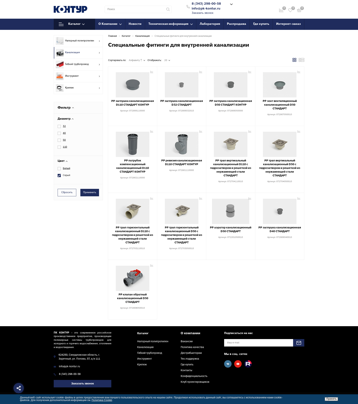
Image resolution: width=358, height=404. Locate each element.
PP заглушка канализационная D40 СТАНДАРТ (279, 230)
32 (64, 126)
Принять (331, 399)
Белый (66, 168)
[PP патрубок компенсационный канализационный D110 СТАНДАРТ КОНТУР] (132, 143)
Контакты (186, 370)
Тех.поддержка (190, 359)
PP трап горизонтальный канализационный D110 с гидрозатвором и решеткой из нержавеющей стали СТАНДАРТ (132, 235)
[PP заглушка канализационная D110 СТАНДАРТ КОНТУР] (132, 83)
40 (64, 133)
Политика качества (192, 347)
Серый (66, 175)
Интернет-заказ (288, 24)
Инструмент (72, 76)
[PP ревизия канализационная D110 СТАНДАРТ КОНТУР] (181, 143)
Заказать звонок (202, 13)
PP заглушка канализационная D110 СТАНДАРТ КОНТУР (132, 103)
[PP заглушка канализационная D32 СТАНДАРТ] (181, 83)
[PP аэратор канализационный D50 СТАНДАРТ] (230, 210)
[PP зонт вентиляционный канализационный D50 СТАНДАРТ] (279, 83)
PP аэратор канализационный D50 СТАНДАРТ (230, 230)
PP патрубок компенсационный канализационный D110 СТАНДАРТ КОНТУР (132, 166)
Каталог (74, 24)
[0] (299, 10)
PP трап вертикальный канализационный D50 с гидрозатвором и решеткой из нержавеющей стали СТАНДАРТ (279, 168)
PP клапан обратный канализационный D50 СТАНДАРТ (132, 298)
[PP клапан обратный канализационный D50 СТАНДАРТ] (132, 277)
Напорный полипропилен (79, 41)
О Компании (107, 24)
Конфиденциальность (194, 376)
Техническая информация (168, 24)
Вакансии (187, 341)
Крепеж (69, 88)
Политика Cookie (102, 400)
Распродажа (236, 24)
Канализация (72, 53)
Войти (247, 6)
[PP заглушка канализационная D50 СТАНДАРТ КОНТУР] (230, 83)
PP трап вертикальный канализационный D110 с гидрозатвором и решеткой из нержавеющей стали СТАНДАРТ (230, 168)
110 (65, 147)
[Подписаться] (298, 343)
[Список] (301, 61)
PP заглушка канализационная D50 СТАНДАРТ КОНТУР (230, 103)
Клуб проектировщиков (195, 382)
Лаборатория (210, 24)
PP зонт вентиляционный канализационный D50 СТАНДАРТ (280, 105)
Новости (135, 24)
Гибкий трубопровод (77, 64)
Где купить (261, 24)
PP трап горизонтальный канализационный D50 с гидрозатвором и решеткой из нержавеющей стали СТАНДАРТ (181, 235)
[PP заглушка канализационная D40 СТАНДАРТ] (279, 210)
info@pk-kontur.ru (69, 366)
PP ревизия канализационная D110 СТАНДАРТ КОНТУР (181, 163)
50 (64, 140)
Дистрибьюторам (191, 353)
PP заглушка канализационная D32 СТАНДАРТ (181, 103)
